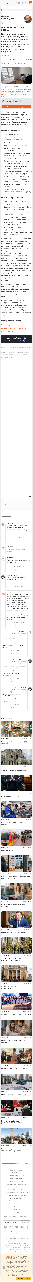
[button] (2, 3)
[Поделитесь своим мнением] (16, 505)
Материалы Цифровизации (16, 1184)
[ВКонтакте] (16, 1224)
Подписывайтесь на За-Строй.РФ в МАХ (16, 339)
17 (22, 739)
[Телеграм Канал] (22, 1224)
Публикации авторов (16, 1175)
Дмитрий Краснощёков (18, 659)
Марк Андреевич (12, 575)
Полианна (10, 523)
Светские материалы (16, 1181)
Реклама (16, 1212)
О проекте (16, 1206)
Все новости (16, 1172)
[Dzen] (27, 1224)
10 (23, 767)
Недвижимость (8, 63)
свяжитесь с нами (6, 94)
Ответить (20, 541)
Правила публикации (16, 1201)
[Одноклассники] (11, 1224)
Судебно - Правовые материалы (16, 1187)
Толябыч (10, 592)
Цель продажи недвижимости (13, 325)
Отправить (6, 515)
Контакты (16, 1209)
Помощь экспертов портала (16, 107)
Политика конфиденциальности (16, 1192)
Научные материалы (16, 1178)
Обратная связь (17, 1230)
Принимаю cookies (23, 1278)
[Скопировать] (11, 654)
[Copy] (15, 541)
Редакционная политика (16, 1198)
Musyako (10, 557)
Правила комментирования (16, 1195)
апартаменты (21, 63)
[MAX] (5, 1224)
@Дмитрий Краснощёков (17, 692)
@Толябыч (22, 636)
